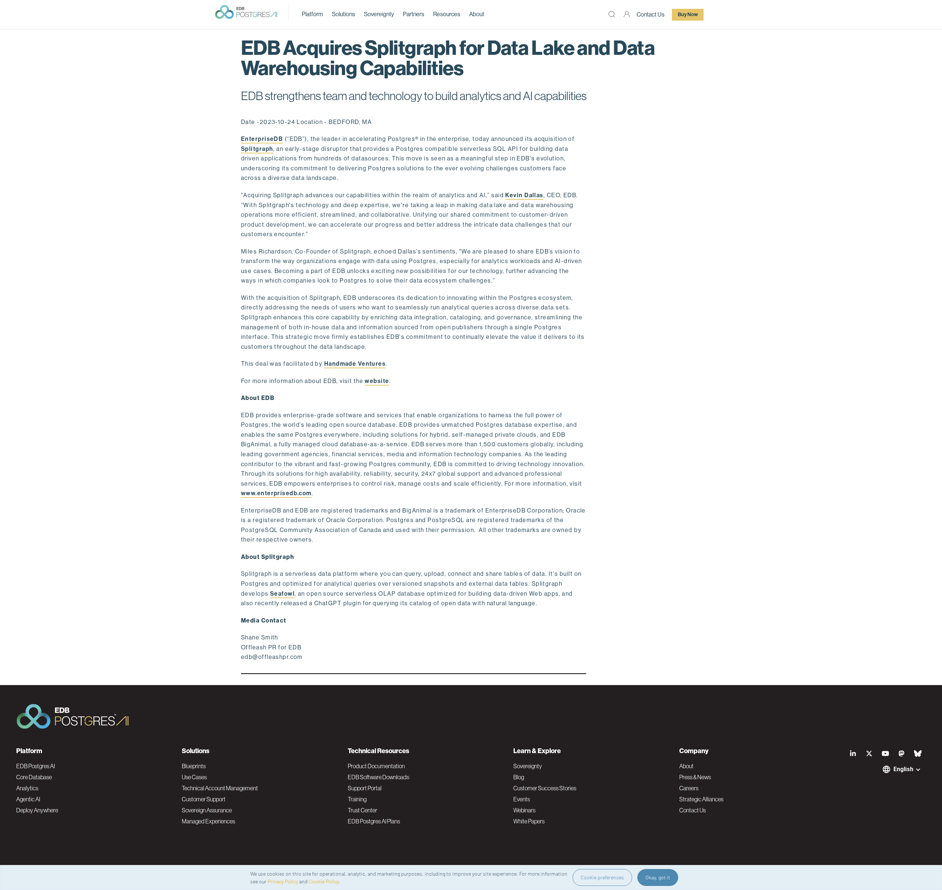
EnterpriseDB (262, 138)
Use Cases (194, 777)
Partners (413, 14)
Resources (446, 14)
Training (357, 799)
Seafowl (282, 593)
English (903, 769)
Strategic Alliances (701, 799)
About (476, 14)
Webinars (524, 810)
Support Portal (365, 788)
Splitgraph (257, 148)
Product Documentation (376, 766)
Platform (312, 14)
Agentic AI (28, 799)
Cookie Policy (324, 881)
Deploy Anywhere (37, 810)
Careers (688, 788)
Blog (518, 777)
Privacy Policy (283, 881)
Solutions (343, 14)
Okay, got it (657, 877)
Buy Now (688, 14)
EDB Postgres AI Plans (374, 821)
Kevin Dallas (524, 195)
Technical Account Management (220, 788)
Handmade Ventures (355, 363)
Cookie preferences (602, 877)
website (377, 380)
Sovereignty (379, 14)
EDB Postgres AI (35, 766)
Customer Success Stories (544, 788)
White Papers (529, 821)
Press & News (695, 777)
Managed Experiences (208, 821)
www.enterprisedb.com (276, 493)
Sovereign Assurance (207, 810)
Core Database (34, 777)
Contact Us (651, 14)
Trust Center (362, 810)
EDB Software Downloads (378, 777)
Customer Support (204, 799)
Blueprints (194, 766)
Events (521, 799)
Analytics (27, 788)
